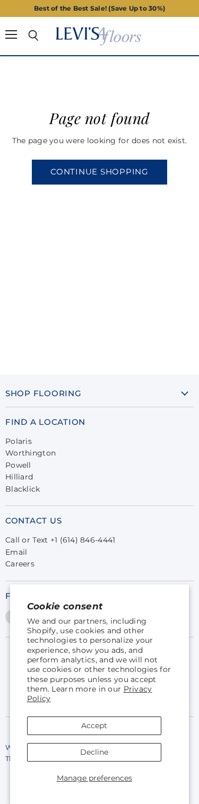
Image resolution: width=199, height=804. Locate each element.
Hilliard (19, 477)
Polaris (18, 441)
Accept (94, 725)
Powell (18, 465)
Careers (19, 564)
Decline (94, 752)
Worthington (30, 453)
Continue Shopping (99, 172)
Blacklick (22, 489)
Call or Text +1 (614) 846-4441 (60, 540)
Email (16, 552)
